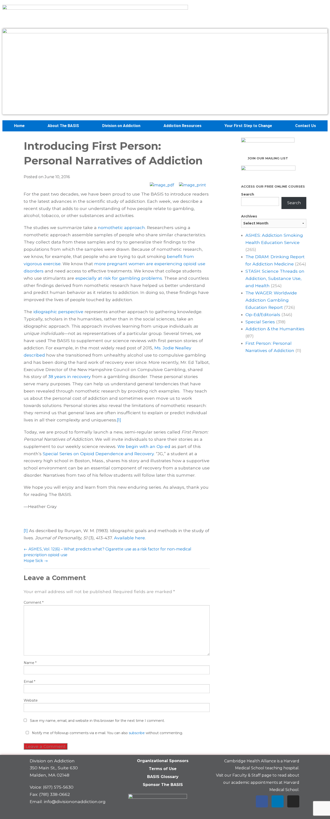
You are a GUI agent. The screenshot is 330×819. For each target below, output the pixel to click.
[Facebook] (262, 801)
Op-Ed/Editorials (262, 314)
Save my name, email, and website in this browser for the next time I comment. (97, 720)
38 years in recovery (69, 376)
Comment (33, 602)
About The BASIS (63, 125)
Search (247, 194)
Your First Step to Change (248, 125)
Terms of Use (163, 768)
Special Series (260, 321)
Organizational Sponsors (162, 760)
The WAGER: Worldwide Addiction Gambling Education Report (271, 300)
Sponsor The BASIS (163, 784)
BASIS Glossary (163, 776)
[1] (119, 419)
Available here (129, 537)
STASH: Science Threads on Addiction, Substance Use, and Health (274, 278)
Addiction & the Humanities (274, 328)
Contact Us (305, 125)
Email (29, 681)
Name (30, 663)
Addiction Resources (182, 125)
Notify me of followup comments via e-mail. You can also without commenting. (107, 733)
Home (19, 125)
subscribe (137, 733)
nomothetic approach (121, 227)
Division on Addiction (121, 125)
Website (31, 700)
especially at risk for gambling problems (118, 278)
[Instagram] (293, 801)
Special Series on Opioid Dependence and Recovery (98, 453)
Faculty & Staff (246, 775)
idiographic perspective (58, 311)
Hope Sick (36, 560)
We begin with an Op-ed (143, 446)
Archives (249, 216)
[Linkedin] (278, 801)
